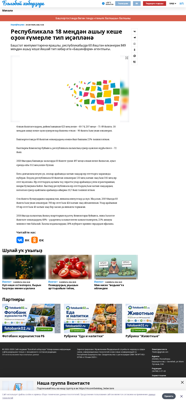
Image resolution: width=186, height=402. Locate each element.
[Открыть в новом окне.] (22, 240)
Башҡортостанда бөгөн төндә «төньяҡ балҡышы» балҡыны (93, 18)
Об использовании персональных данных (20, 354)
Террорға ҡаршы (154, 3)
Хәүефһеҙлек (17, 25)
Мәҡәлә (7, 10)
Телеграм (123, 3)
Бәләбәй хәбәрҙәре (23, 3)
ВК (137, 3)
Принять (168, 396)
